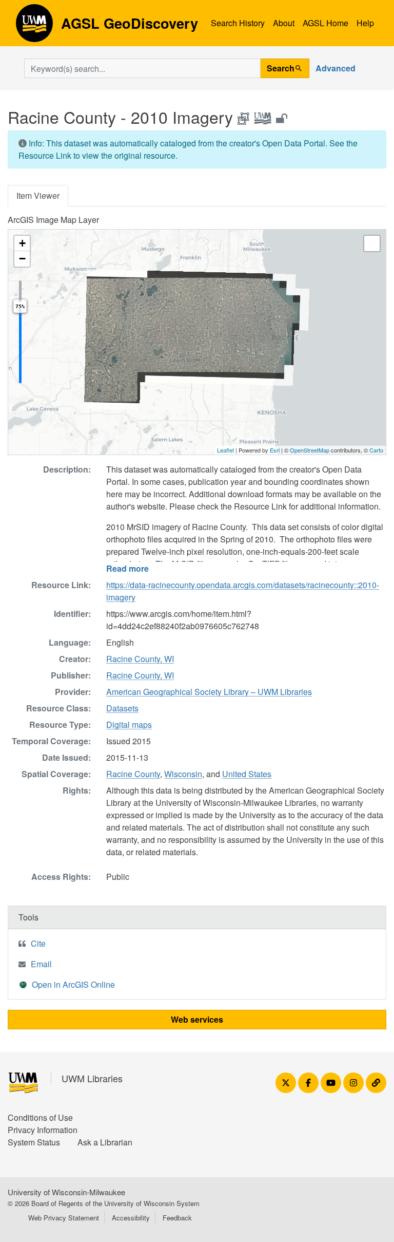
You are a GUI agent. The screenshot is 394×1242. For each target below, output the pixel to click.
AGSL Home (325, 23)
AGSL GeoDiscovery (34, 26)
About (283, 23)
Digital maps (129, 724)
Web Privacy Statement (63, 1217)
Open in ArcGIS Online (73, 984)
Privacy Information (42, 1130)
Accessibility (131, 1217)
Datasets (122, 708)
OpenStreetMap (309, 450)
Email (41, 964)
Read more (127, 568)
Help (365, 23)
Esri (275, 450)
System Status (34, 1142)
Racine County (133, 774)
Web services (197, 1019)
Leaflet (225, 450)
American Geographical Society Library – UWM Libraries (209, 692)
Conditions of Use (40, 1117)
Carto (376, 450)
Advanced (336, 68)
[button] (22, 243)
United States (246, 774)
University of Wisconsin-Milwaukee (66, 1192)
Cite (38, 943)
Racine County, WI (140, 659)
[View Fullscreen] (372, 243)
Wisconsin (183, 774)
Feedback (177, 1217)
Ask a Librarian (104, 1142)
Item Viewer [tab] (38, 195)
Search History (238, 23)
